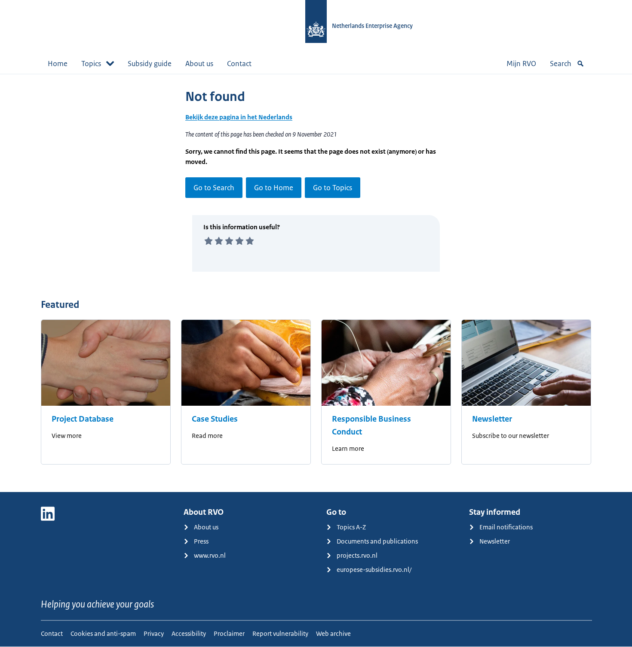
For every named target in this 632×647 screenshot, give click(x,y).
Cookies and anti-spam (103, 633)
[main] (316, 283)
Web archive (333, 633)
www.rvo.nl (210, 555)
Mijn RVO (521, 63)
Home (57, 63)
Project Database (83, 419)
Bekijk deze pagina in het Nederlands (238, 117)
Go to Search (213, 187)
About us (199, 63)
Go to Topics (332, 187)
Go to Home (273, 187)
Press (201, 541)
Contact (239, 63)
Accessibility (189, 633)
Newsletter (492, 419)
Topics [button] (91, 63)
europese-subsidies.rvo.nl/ (374, 569)
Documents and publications (377, 541)
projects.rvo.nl (357, 555)
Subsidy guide (150, 63)
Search (560, 63)
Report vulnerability (280, 633)
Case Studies (215, 419)
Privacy (154, 633)
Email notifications (506, 527)
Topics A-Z (351, 527)
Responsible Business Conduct (371, 425)
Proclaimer (229, 633)
